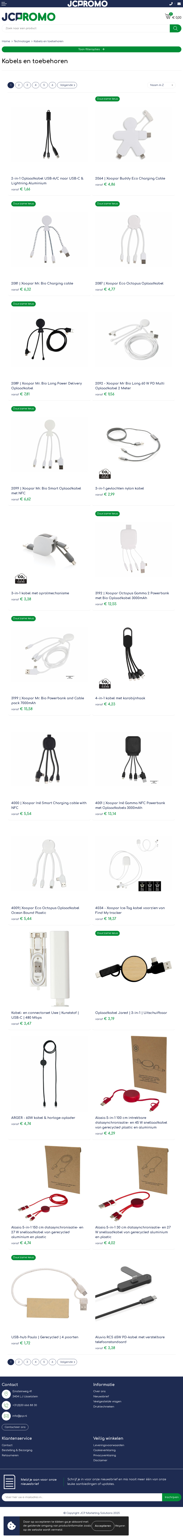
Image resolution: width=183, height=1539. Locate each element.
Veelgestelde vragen (107, 1401)
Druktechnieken (103, 1406)
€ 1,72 (20, 1343)
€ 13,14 (105, 814)
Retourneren (10, 1455)
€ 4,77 (105, 289)
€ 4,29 (105, 1133)
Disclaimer (100, 1460)
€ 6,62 (21, 499)
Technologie (22, 41)
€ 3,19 (104, 1019)
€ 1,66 (20, 189)
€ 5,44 (21, 919)
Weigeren (120, 1526)
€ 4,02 (105, 1243)
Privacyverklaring (104, 1455)
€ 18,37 (105, 919)
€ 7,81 (20, 394)
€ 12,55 (106, 604)
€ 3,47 (21, 1024)
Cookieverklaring (104, 1450)
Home (6, 41)
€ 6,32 (21, 289)
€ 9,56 (104, 394)
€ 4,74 (21, 1124)
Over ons (99, 1391)
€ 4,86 (105, 184)
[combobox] (86, 28)
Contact (7, 1445)
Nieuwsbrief (101, 1396)
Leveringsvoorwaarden (108, 1445)
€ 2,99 (105, 494)
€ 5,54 (21, 814)
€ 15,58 (22, 709)
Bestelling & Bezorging (17, 1450)
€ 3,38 (21, 599)
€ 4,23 (105, 704)
